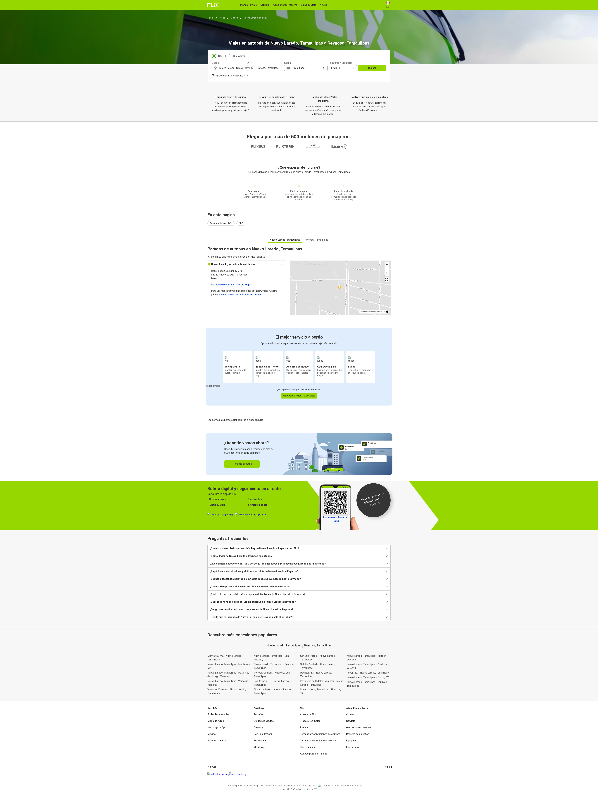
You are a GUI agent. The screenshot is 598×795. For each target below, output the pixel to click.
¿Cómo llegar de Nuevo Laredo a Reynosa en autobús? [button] (241, 556)
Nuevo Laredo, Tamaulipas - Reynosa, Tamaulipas (274, 666)
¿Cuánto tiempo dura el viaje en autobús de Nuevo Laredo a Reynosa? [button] (250, 586)
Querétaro (259, 727)
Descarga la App (216, 727)
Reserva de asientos (357, 734)
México (234, 18)
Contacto (351, 714)
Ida (220, 55)
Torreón (258, 714)
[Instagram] (385, 774)
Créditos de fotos (292, 785)
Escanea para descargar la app (335, 519)
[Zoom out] (386, 269)
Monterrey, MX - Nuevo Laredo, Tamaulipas (224, 657)
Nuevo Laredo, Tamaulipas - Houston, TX (320, 691)
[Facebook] (384, 774)
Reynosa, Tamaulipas (316, 239)
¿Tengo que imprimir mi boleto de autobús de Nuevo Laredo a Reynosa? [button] (251, 609)
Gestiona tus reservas (359, 727)
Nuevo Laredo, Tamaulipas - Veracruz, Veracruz (227, 683)
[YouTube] (386, 774)
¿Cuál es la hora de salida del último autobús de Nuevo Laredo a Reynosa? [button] (252, 601)
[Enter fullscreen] (386, 279)
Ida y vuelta (238, 55)
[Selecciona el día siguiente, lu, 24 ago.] (324, 68)
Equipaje (351, 740)
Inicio (210, 18)
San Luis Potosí (263, 734)
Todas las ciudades (218, 714)
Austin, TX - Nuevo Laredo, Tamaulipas (368, 672)
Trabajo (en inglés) (310, 720)
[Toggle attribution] (387, 311)
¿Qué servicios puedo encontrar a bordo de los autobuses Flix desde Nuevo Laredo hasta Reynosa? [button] (267, 563)
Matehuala (260, 740)
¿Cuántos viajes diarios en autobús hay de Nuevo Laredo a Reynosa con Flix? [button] (254, 548)
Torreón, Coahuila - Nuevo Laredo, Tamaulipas (272, 674)
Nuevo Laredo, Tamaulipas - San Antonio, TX (271, 657)
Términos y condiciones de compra (320, 734)
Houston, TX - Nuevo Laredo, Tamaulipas (316, 674)
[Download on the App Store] (238, 774)
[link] (299, 454)
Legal (256, 785)
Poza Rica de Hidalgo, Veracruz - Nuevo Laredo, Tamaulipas (321, 683)
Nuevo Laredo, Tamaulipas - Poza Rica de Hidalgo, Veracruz (228, 674)
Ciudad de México (264, 720)
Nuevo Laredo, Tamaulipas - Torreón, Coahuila (367, 657)
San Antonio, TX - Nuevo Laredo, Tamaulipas (271, 683)
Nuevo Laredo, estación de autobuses (240, 294)
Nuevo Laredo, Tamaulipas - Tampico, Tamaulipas (367, 684)
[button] (246, 264)
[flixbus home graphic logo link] (212, 5)
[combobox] (232, 68)
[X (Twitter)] (388, 774)
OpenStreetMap (378, 311)
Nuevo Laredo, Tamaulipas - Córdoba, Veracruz (367, 666)
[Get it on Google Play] (218, 774)
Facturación (353, 747)
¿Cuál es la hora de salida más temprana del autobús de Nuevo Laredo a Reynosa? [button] (257, 594)
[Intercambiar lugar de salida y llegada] (247, 68)
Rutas (222, 18)
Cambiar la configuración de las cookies (342, 785)
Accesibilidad (309, 785)
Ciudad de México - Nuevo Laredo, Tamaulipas (272, 691)
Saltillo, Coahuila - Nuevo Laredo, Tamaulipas (318, 666)
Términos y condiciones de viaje (318, 740)
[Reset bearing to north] (386, 273)
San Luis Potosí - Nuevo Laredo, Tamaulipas (317, 657)
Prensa (304, 727)
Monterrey (260, 747)
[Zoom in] (386, 264)
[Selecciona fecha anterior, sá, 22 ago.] (319, 68)
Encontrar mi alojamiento (229, 75)
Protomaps (364, 311)
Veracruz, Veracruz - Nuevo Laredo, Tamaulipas (226, 691)
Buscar (372, 67)
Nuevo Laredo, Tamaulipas (256, 18)
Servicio (350, 720)
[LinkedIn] (387, 774)
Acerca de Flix (308, 714)
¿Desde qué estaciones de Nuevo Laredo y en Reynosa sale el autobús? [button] (251, 617)
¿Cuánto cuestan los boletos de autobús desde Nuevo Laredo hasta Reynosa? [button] (255, 578)
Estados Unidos (216, 740)
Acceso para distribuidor (314, 753)
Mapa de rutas (215, 720)
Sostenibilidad (308, 747)
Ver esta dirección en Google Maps (231, 284)
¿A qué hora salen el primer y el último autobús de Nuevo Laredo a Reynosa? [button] (254, 571)
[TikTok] (389, 774)
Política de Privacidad (271, 785)
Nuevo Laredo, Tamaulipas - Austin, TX (368, 677)
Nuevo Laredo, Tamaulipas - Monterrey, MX (228, 666)
